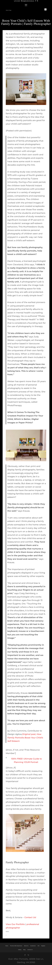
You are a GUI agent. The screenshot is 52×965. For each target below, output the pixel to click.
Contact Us (30, 949)
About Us (26, 945)
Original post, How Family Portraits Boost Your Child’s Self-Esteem (25, 737)
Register (43, 945)
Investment (33, 945)
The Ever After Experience (16, 945)
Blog (24, 949)
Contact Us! (30, 917)
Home (6, 945)
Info (38, 945)
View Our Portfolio (15, 924)
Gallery (19, 949)
